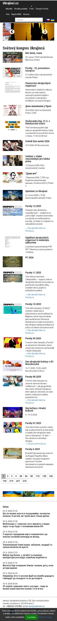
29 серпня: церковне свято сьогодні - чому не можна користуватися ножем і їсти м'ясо (25, 587)
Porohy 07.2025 (33, 423)
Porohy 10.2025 (33, 304)
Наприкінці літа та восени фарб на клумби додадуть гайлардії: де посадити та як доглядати (28, 577)
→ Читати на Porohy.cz (35, 444)
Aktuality (9, 9)
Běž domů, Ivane (33, 53)
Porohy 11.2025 (33, 272)
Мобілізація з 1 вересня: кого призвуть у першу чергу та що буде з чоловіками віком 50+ (26, 525)
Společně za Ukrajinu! (36, 191)
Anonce (26, 14)
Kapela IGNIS (16, 14)
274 (24, 481)
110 (37, 476)
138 (44, 476)
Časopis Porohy (42, 9)
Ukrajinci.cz (11, 3)
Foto (8, 14)
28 (21, 476)
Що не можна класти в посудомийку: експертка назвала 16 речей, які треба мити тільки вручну (26, 514)
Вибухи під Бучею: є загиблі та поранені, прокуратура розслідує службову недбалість (25, 556)
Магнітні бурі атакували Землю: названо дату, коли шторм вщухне (28, 566)
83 (31, 476)
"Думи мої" (31, 173)
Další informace (45, 617)
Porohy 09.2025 (33, 338)
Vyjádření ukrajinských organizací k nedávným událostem (37, 240)
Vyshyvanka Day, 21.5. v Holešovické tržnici (37, 122)
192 (5, 481)
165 (51, 476)
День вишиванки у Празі (38, 106)
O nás (31, 9)
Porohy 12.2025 (33, 206)
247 (18, 481)
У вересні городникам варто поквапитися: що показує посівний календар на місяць (25, 535)
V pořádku (31, 617)
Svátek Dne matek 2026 (37, 141)
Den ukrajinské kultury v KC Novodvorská (39, 363)
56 (26, 476)
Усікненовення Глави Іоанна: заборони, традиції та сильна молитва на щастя (27, 546)
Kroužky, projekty (20, 9)
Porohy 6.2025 (32, 449)
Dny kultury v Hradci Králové (35, 409)
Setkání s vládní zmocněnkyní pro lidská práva (37, 159)
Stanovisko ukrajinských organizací (38, 84)
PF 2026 (29, 257)
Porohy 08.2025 (33, 376)
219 (11, 481)
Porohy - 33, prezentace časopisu (37, 69)
